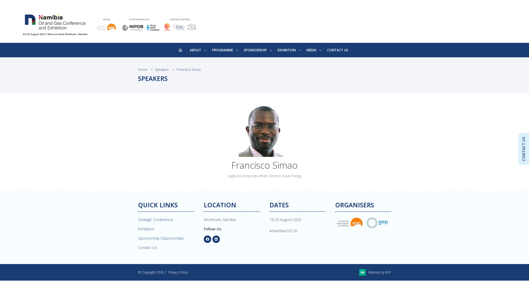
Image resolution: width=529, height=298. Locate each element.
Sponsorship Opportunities (161, 238)
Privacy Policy (178, 272)
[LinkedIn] (216, 239)
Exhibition (146, 228)
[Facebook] (207, 239)
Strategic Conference (155, 219)
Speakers (162, 69)
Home (142, 69)
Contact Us (337, 50)
